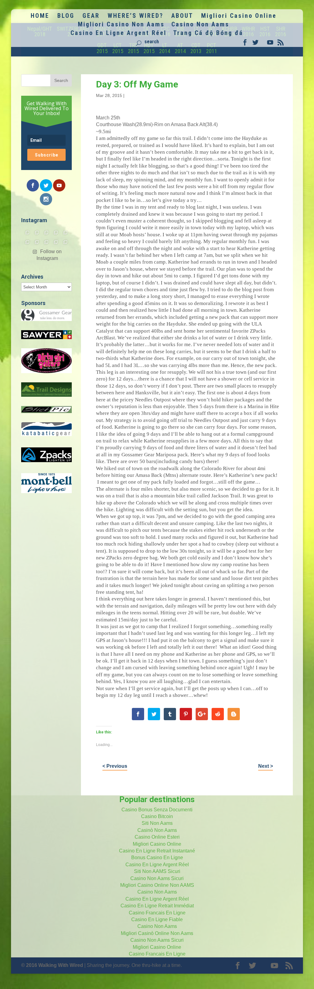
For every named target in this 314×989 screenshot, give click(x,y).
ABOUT (182, 16)
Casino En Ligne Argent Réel (119, 34)
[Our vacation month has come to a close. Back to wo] (46, 242)
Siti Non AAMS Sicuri (157, 871)
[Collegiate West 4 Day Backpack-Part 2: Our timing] (56, 242)
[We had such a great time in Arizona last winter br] (27, 242)
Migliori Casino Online (239, 16)
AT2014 (180, 48)
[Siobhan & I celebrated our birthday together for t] (37, 242)
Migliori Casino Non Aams (121, 25)
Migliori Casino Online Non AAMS (157, 885)
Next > (265, 766)
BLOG (66, 16)
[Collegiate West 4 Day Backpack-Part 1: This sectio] (65, 242)
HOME (40, 16)
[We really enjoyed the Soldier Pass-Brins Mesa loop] (56, 232)
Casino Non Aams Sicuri (157, 878)
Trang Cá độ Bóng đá (208, 34)
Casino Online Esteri (157, 837)
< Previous (114, 766)
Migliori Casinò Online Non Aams (157, 933)
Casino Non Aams (200, 25)
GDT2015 (102, 48)
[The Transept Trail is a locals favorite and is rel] (46, 232)
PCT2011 (211, 48)
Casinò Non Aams (157, 830)
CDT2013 (195, 48)
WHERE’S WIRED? (135, 16)
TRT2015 (133, 48)
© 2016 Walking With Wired (52, 965)
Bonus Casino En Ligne (157, 857)
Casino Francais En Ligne (157, 912)
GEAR (91, 16)
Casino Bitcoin (157, 816)
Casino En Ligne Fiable (157, 919)
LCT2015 (117, 48)
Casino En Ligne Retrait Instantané (157, 850)
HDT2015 (149, 48)
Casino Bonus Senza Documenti (157, 809)
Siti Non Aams (157, 823)
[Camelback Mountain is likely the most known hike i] (37, 232)
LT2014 (164, 48)
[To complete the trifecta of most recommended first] (65, 232)
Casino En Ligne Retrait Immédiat (157, 905)
